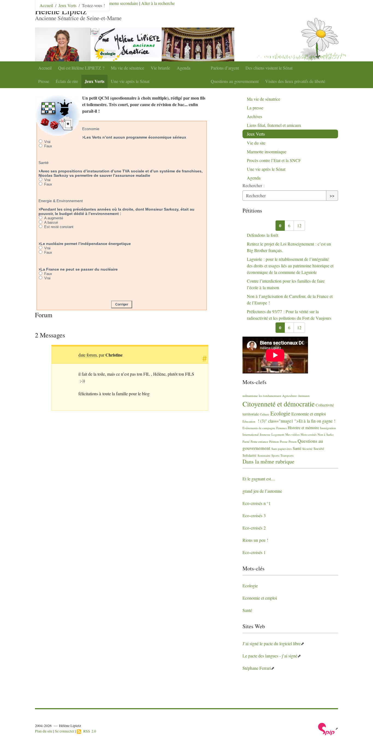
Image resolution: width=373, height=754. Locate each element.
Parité (246, 441)
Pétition (274, 441)
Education (248, 421)
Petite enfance (259, 441)
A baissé (50, 222)
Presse (43, 81)
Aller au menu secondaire (116, 3)
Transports (287, 455)
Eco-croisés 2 (254, 528)
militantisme (250, 396)
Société (318, 448)
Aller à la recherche (158, 3)
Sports (275, 455)
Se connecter (64, 731)
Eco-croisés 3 (254, 515)
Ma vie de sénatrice (127, 68)
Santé (297, 448)
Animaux (304, 396)
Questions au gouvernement (235, 81)
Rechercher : (253, 185)
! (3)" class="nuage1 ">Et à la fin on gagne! (295, 421)
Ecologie (280, 413)
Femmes (281, 428)
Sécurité (307, 449)
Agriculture (289, 396)
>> (332, 195)
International (250, 434)
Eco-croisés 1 (254, 552)
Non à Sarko (326, 434)
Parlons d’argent (225, 68)
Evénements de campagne (258, 428)
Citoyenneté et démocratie (278, 403)
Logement (277, 434)
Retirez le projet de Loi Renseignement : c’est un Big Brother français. (289, 247)
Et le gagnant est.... (258, 478)
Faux (47, 146)
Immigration (328, 428)
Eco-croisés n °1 (256, 503)
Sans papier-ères (281, 449)
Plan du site (43, 731)
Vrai (47, 142)
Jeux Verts (94, 81)
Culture (264, 414)
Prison (293, 441)
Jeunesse (265, 434)
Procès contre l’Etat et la (274, 160)
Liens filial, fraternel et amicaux (274, 125)
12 (299, 225)
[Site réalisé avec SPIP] (328, 728)
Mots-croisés (308, 434)
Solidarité (249, 455)
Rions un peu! (255, 540)
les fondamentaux (270, 396)
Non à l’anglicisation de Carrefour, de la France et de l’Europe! (290, 299)
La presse (255, 107)
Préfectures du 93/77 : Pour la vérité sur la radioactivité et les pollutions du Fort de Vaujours (289, 315)
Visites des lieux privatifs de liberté (295, 81)
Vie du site (256, 143)
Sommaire (263, 455)
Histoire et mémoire (303, 427)
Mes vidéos (292, 434)
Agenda (183, 68)
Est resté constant (58, 227)
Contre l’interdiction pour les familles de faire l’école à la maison (286, 284)
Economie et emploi (308, 414)
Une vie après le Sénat (130, 81)
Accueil (45, 68)
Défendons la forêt (262, 235)
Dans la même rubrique (268, 461)
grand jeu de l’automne (262, 491)
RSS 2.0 (88, 731)
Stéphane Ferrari (256, 668)
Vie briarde (160, 68)
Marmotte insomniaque (266, 151)
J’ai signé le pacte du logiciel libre (271, 643)
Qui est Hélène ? (81, 68)
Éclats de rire (67, 81)
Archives (254, 116)
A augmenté (53, 218)
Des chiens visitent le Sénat (268, 68)
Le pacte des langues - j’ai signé (269, 656)
